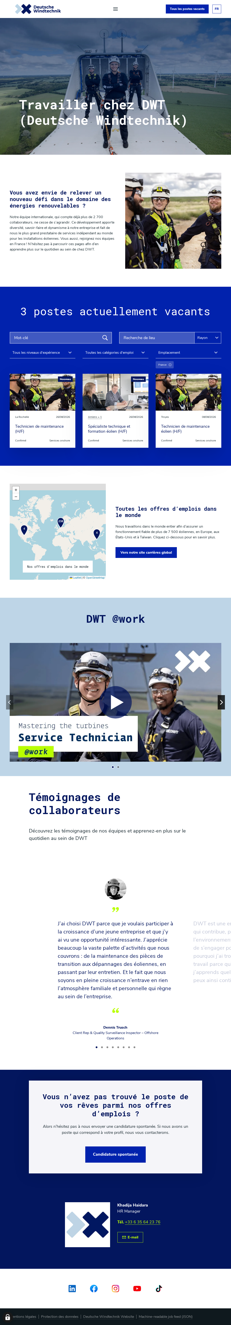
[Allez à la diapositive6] (123, 1047)
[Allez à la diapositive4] (113, 1047)
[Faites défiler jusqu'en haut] (38, 9)
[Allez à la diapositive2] (118, 767)
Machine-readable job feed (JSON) (166, 1316)
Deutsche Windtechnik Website (108, 1316)
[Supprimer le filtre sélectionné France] (170, 364)
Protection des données (60, 1316)
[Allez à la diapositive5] (118, 1047)
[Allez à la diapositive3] (107, 1047)
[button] (24, 530)
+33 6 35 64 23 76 (142, 1222)
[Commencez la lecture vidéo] (115, 702)
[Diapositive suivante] (221, 702)
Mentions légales (23, 1316)
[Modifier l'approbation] (7, 1317)
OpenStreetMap (95, 578)
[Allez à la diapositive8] (134, 1047)
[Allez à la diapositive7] (129, 1047)
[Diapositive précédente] (9, 702)
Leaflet (76, 578)
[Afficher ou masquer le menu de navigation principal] (115, 8)
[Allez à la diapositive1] (113, 767)
